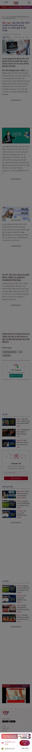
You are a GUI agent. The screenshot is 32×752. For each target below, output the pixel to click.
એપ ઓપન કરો (24, 743)
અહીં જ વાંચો (25, 749)
